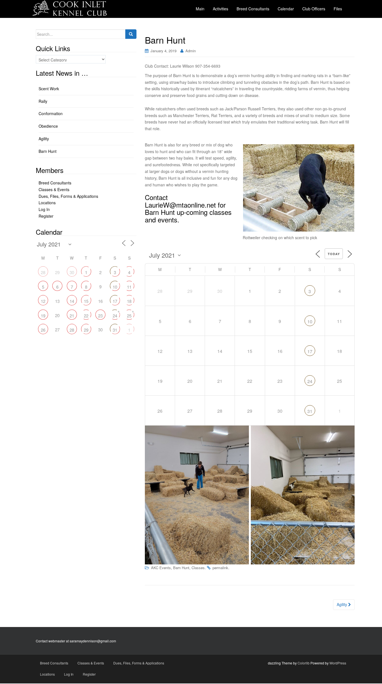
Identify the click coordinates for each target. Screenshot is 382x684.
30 (72, 272)
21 (72, 316)
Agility (342, 604)
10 (309, 321)
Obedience (48, 126)
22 (86, 316)
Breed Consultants (55, 183)
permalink (220, 567)
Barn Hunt (181, 567)
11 (129, 287)
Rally (43, 101)
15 (86, 301)
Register (46, 216)
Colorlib (304, 663)
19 (43, 316)
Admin (190, 50)
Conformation (51, 113)
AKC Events (161, 567)
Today (334, 254)
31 (309, 411)
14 (72, 301)
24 (309, 381)
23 (100, 316)
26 (43, 330)
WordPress (337, 663)
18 (129, 301)
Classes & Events (54, 189)
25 (129, 316)
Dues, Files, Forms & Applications (68, 196)
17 (309, 351)
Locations (47, 202)
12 (43, 301)
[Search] (130, 34)
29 (86, 330)
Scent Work (49, 88)
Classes (198, 567)
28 (43, 272)
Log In (44, 209)
